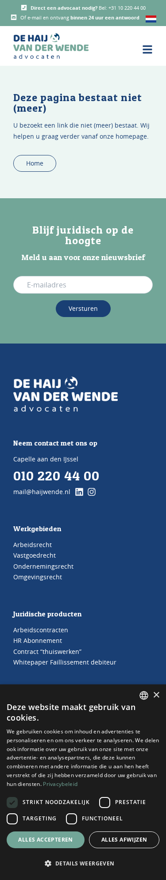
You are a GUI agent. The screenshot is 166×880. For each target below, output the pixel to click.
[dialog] (83, 782)
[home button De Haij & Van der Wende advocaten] (51, 46)
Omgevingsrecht (37, 577)
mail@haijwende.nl (41, 491)
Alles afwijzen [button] (124, 839)
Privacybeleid (60, 784)
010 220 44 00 (56, 475)
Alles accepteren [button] (45, 839)
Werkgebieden (37, 528)
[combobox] (143, 695)
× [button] (156, 695)
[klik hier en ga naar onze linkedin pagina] (79, 491)
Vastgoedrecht (34, 555)
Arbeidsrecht (32, 544)
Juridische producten (47, 613)
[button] (83, 863)
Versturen (83, 308)
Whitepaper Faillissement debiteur (64, 662)
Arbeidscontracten (40, 630)
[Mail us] (14, 17)
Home (34, 163)
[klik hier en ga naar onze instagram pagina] (91, 491)
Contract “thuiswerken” (47, 651)
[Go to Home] (65, 394)
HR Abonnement (37, 640)
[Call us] (24, 7)
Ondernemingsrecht (43, 566)
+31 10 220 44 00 (127, 7)
